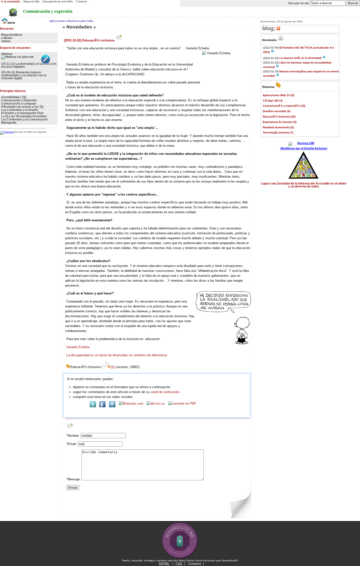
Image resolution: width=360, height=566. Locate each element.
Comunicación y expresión (47, 11)
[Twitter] (93, 406)
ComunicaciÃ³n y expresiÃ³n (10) (284, 105)
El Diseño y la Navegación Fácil (22, 113)
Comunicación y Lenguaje (18, 103)
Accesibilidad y (14, 97)
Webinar (6, 54)
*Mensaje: (74, 479)
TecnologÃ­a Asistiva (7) (278, 132)
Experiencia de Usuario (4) (280, 121)
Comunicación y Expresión (19, 100)
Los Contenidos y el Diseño (19, 109)
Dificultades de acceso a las (22, 106)
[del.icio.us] (155, 403)
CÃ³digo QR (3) (273, 100)
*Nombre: (73, 435)
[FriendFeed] (112, 406)
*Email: (72, 444)
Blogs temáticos (11, 34)
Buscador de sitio (299, 3)
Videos (6, 41)
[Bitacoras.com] (131, 403)
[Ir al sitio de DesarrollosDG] (180, 558)
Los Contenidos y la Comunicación (24, 119)
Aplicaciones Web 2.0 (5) (278, 95)
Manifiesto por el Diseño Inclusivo (303, 148)
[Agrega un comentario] (119, 40)
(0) (112, 367)
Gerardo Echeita (77, 347)
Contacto (194, 564)
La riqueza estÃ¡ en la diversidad (300, 57)
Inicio (11, 22)
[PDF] (182, 403)
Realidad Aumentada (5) (278, 127)
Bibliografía (8, 122)
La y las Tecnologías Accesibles (24, 116)
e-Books (6, 38)
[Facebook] (102, 406)
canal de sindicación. (165, 392)
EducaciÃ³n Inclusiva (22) (279, 116)
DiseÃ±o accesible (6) (276, 111)
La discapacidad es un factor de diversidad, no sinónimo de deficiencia (116, 355)
